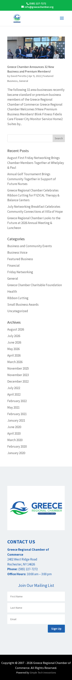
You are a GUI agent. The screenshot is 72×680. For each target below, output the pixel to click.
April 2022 (14, 394)
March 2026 (14, 362)
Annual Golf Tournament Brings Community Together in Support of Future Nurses (31, 179)
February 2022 (17, 401)
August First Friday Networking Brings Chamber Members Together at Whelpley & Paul (35, 163)
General (23, 81)
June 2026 (14, 342)
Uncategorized (17, 311)
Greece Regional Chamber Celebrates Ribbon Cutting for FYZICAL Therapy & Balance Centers (33, 195)
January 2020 (16, 453)
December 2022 (18, 381)
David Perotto (19, 76)
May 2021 (13, 407)
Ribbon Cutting (17, 298)
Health (12, 291)
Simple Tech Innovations (43, 672)
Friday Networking (20, 272)
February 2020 (17, 446)
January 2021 (16, 420)
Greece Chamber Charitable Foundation (34, 285)
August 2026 (15, 329)
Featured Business (20, 259)
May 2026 (13, 349)
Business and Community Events (29, 246)
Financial (13, 265)
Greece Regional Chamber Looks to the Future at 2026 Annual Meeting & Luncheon (33, 223)
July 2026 (13, 336)
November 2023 (18, 375)
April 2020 (14, 433)
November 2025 (18, 368)
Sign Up (56, 628)
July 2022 (13, 388)
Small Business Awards (23, 304)
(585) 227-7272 (37, 3)
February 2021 (17, 414)
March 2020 (14, 440)
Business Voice (17, 252)
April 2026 (14, 355)
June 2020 (14, 427)
